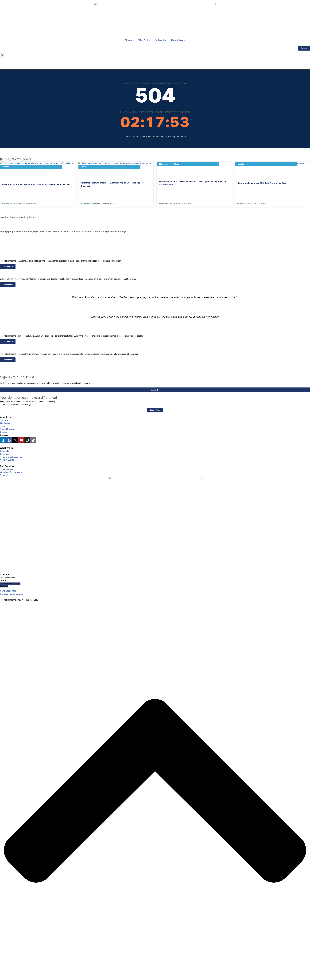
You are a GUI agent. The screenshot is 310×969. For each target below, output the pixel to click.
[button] (2, 55)
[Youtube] (21, 440)
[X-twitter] (15, 440)
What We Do (144, 40)
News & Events (178, 40)
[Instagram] (27, 440)
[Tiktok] (33, 440)
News (242, 203)
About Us (129, 40)
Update (5, 167)
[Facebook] (9, 440)
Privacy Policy (6, 607)
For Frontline (160, 40)
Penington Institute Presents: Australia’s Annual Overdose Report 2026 (36, 184)
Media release (165, 164)
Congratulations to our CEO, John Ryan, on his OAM (261, 183)
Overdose (8, 203)
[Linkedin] (3, 440)
